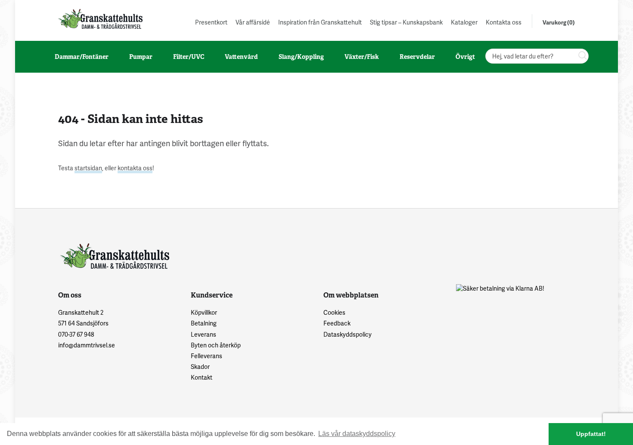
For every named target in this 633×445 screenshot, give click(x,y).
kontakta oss (135, 168)
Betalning (204, 323)
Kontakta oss (503, 22)
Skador (200, 366)
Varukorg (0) (559, 22)
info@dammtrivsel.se (86, 345)
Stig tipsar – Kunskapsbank (406, 22)
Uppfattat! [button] (591, 433)
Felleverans (206, 356)
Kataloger (464, 22)
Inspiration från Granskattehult (320, 22)
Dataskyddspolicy (347, 334)
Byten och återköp (216, 345)
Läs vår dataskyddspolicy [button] (356, 433)
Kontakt (201, 377)
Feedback (337, 323)
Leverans (203, 334)
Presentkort (211, 22)
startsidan (88, 168)
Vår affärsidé (253, 22)
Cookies (334, 312)
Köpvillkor (204, 312)
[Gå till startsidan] (99, 19)
